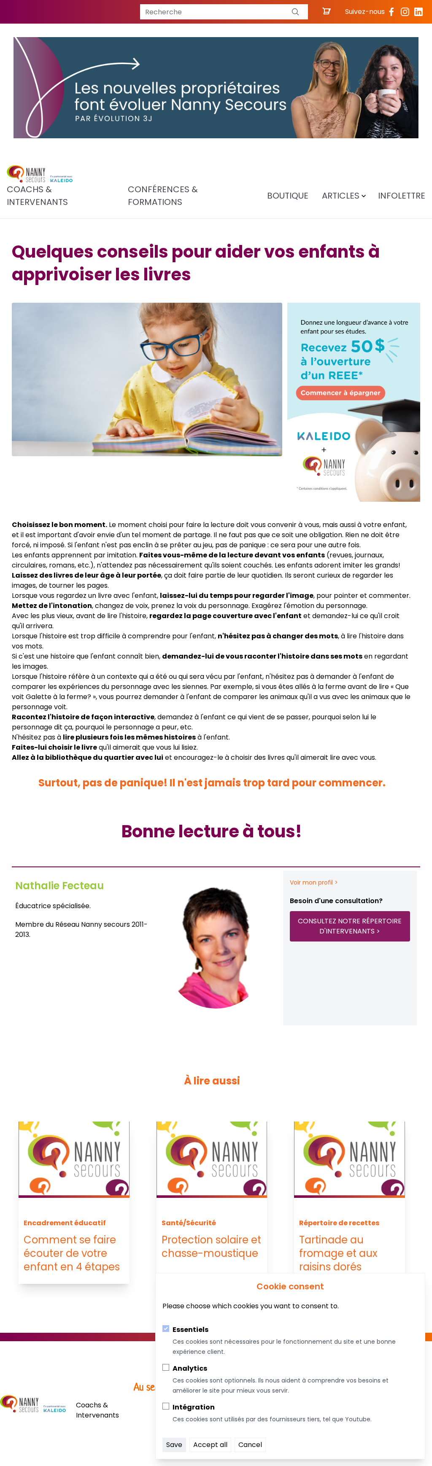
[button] (295, 11)
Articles (340, 196)
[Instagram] (405, 12)
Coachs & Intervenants (37, 195)
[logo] (40, 174)
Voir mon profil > (314, 882)
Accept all (210, 1445)
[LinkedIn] (418, 12)
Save (174, 1445)
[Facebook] (391, 12)
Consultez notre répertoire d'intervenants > (350, 926)
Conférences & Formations (163, 195)
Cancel (250, 1445)
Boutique (287, 196)
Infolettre (401, 196)
